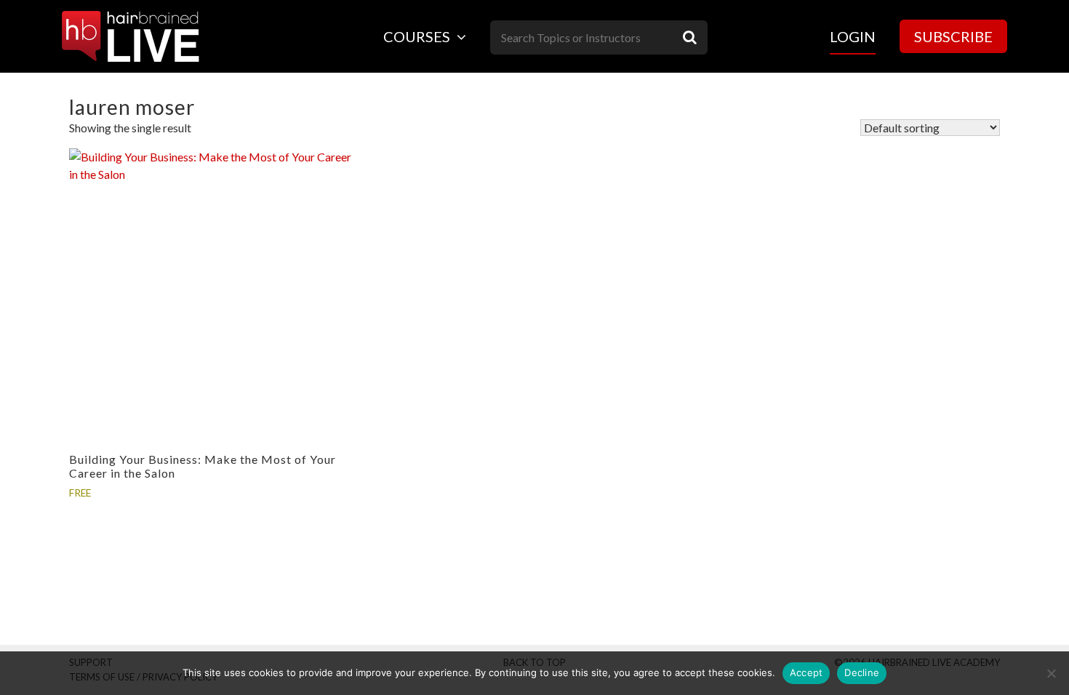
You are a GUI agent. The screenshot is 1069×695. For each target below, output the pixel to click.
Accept (806, 672)
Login (853, 36)
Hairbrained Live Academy (130, 36)
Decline (861, 672)
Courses (418, 36)
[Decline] (1051, 673)
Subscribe (953, 36)
